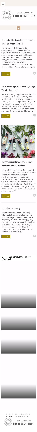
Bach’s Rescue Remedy (10, 208)
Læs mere (6, 74)
